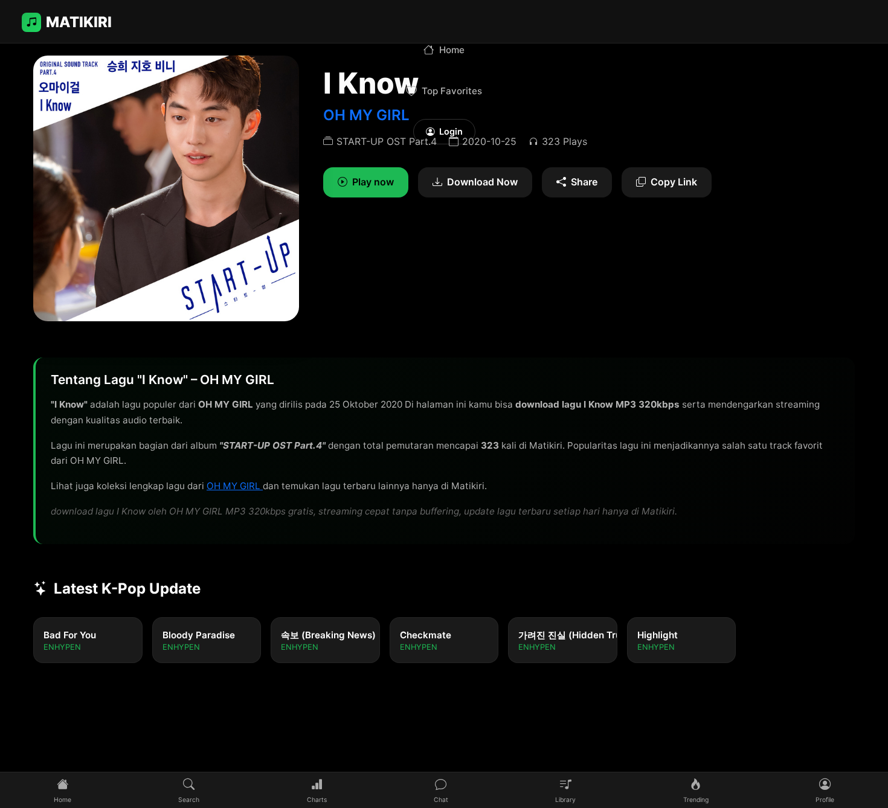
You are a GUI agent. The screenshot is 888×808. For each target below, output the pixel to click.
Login (451, 131)
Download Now (482, 182)
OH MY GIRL (235, 486)
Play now (373, 182)
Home (452, 50)
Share (584, 182)
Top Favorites (452, 91)
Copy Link (674, 182)
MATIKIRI (79, 22)
